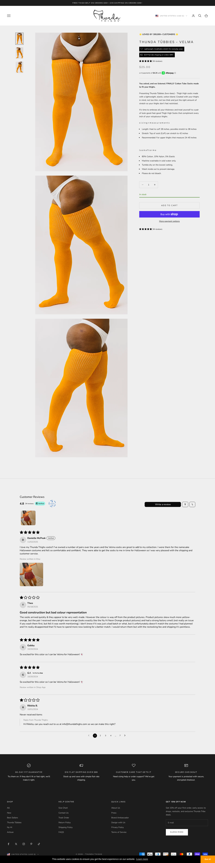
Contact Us (64, 812)
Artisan (10, 832)
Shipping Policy (66, 827)
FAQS (61, 832)
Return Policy (65, 822)
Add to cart (169, 205)
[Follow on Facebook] (8, 843)
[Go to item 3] (19, 67)
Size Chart (63, 807)
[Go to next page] (125, 736)
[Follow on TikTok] (38, 843)
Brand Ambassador (120, 817)
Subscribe (177, 832)
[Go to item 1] (19, 39)
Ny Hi (9, 827)
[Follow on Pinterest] (31, 843)
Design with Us (118, 822)
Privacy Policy (117, 827)
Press (113, 812)
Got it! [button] (208, 859)
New (9, 812)
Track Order (64, 817)
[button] (145, 61)
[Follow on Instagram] (23, 843)
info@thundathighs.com (74, 724)
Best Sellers (12, 817)
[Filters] (185, 504)
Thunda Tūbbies (14, 822)
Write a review (163, 504)
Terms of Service (118, 832)
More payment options (169, 221)
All (8, 807)
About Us (115, 807)
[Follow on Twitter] (16, 843)
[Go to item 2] (19, 53)
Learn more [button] (142, 859)
